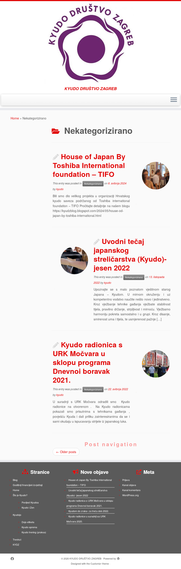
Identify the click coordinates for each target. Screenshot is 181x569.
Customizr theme (99, 563)
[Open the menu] (173, 100)
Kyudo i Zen (28, 507)
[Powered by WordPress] (118, 557)
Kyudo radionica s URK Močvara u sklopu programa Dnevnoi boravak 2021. (88, 362)
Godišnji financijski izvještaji (27, 485)
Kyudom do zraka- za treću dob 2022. (88, 511)
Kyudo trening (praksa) (34, 532)
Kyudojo (17, 514)
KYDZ (16, 544)
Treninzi (17, 539)
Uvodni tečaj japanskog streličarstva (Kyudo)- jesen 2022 (130, 254)
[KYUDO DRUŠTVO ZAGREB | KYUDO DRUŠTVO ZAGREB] (90, 43)
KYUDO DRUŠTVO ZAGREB (85, 558)
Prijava (126, 480)
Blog (15, 480)
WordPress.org (130, 495)
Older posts (66, 452)
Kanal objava (129, 485)
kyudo (60, 189)
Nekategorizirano (93, 183)
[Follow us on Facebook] (14, 558)
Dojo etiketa (28, 522)
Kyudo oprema (29, 527)
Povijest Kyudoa (30, 502)
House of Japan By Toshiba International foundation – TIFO (89, 165)
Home (15, 118)
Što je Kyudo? (20, 495)
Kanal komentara (131, 490)
